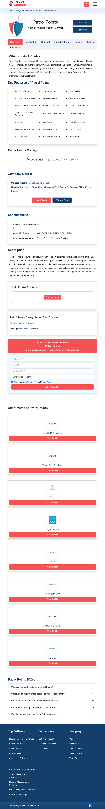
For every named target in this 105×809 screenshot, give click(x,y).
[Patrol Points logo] (16, 26)
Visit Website (41, 200)
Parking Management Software (24, 329)
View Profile (52, 438)
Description (31, 42)
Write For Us (74, 758)
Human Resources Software (21, 739)
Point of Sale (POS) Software (22, 769)
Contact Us (74, 744)
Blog (71, 739)
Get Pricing (82, 30)
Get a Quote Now (52, 387)
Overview (15, 42)
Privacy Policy (75, 753)
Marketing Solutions (47, 744)
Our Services (44, 748)
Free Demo (82, 22)
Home (11, 10)
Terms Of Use (75, 748)
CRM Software (15, 748)
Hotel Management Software (22, 789)
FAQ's (90, 42)
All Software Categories (19, 794)
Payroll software (16, 744)
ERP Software (15, 753)
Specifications (62, 42)
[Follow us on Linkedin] (90, 805)
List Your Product (46, 739)
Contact (45, 42)
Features (78, 42)
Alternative (16, 47)
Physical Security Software (28, 10)
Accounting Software (18, 758)
